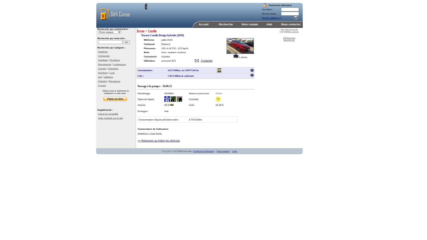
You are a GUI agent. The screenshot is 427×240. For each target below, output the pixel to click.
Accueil (203, 24)
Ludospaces (119, 64)
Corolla (152, 30)
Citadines (103, 51)
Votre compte (249, 24)
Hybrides (102, 81)
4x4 (100, 77)
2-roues (102, 85)
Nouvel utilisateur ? (272, 18)
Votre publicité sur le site (110, 118)
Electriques (114, 81)
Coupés (102, 68)
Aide (269, 24)
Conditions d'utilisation (203, 151)
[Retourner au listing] (219, 72)
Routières (115, 60)
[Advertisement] (199, 10)
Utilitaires (108, 77)
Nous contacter (291, 24)
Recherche (226, 24)
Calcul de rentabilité (108, 114)
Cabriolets (113, 68)
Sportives (103, 73)
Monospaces (104, 64)
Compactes (104, 56)
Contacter (207, 60)
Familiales (103, 60)
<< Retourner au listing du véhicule (159, 140)
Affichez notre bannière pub (289, 39)
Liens (234, 151)
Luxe (112, 73)
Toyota (140, 30)
